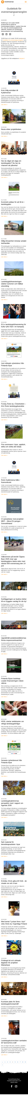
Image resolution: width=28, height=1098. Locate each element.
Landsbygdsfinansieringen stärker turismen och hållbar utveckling (12, 284)
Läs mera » (4, 104)
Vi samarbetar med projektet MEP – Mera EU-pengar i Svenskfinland (12, 521)
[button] (25, 2)
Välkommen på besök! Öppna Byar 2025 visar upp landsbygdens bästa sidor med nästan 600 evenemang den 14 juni (13, 561)
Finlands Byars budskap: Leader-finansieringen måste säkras (12, 681)
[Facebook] (3, 34)
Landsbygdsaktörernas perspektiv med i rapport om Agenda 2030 (12, 803)
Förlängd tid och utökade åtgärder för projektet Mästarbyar (11, 962)
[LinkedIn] (6, 34)
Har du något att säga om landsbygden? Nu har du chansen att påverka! (11, 163)
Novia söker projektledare (11, 129)
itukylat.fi (21, 58)
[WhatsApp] (10, 34)
